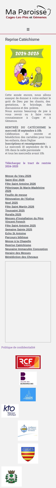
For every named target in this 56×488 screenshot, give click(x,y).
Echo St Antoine (15, 233)
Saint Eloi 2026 (14, 179)
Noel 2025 (11, 202)
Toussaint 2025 (15, 210)
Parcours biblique (16, 237)
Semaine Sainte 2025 (18, 229)
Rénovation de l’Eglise (19, 198)
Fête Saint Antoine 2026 (20, 183)
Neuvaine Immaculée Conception (26, 249)
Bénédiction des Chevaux (21, 256)
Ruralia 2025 (13, 214)
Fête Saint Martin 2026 (19, 206)
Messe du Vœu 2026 (18, 175)
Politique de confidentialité (18, 347)
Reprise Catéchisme (18, 245)
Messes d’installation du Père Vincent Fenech (24, 220)
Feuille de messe (16, 194)
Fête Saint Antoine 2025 (20, 225)
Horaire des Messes (18, 253)
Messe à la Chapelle (18, 241)
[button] (28, 29)
